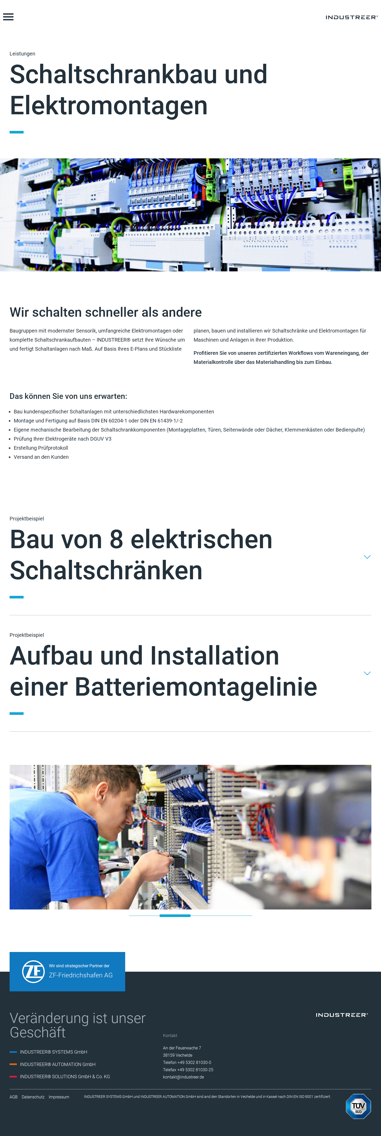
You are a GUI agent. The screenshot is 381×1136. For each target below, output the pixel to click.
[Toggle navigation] (8, 16)
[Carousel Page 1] (144, 916)
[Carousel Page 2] (175, 916)
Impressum (59, 1097)
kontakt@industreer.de (183, 1077)
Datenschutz (33, 1097)
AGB (14, 1097)
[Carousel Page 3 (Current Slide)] (205, 916)
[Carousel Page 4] (236, 916)
